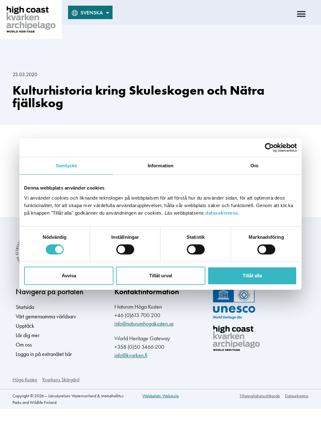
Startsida (25, 307)
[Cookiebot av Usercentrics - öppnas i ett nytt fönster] (269, 147)
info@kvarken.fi (130, 355)
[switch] (125, 249)
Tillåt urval (160, 275)
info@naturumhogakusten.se (144, 323)
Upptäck (25, 325)
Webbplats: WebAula (160, 396)
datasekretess (221, 213)
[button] (301, 14)
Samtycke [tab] (66, 165)
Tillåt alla (252, 275)
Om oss (24, 344)
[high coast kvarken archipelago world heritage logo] (30, 19)
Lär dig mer (27, 335)
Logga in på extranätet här (44, 354)
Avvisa (69, 275)
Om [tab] (254, 165)
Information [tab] (160, 165)
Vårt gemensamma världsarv (46, 316)
